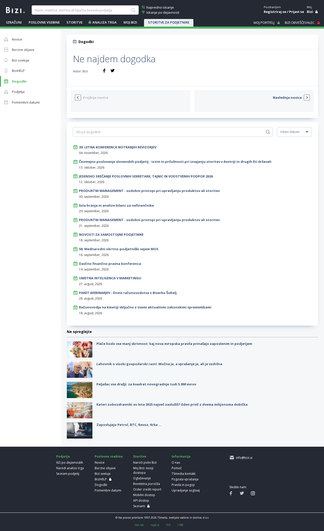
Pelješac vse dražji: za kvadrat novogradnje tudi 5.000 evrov (146, 384)
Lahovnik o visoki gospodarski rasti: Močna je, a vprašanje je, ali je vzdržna (159, 364)
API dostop (141, 500)
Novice (100, 462)
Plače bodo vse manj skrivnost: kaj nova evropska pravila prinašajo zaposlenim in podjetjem (174, 343)
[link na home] (15, 9)
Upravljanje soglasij (186, 490)
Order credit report (147, 489)
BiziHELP (101, 479)
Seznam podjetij (67, 473)
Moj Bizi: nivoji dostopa (143, 470)
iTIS (168, 525)
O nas (176, 462)
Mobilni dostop (144, 495)
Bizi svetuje (103, 473)
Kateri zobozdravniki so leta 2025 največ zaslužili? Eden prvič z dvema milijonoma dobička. (172, 404)
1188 (180, 525)
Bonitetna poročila (146, 484)
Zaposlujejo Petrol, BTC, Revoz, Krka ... (128, 424)
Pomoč (177, 468)
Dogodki (101, 485)
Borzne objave (105, 468)
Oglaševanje (142, 478)
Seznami (139, 506)
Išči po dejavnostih (69, 462)
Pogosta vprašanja (185, 479)
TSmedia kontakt (183, 473)
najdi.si (155, 525)
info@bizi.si (243, 458)
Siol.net (139, 525)
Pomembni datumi (108, 490)
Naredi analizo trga (70, 468)
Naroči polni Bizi (145, 462)
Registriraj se (275, 11)
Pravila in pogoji (183, 485)
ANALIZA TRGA (104, 22)
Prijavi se (296, 11)
